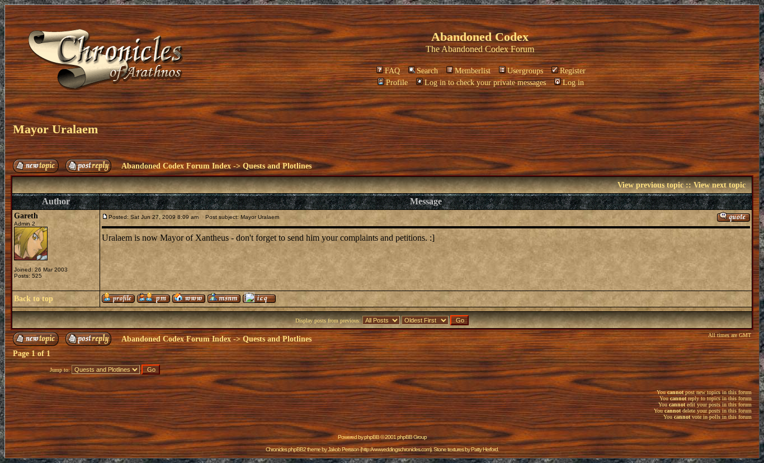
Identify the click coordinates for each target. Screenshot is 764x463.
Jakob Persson (343, 449)
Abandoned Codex (474, 49)
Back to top (33, 298)
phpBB (371, 437)
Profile (397, 82)
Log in (573, 82)
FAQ (392, 71)
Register (573, 71)
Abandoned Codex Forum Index (176, 166)
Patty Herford (484, 449)
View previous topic (650, 185)
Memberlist (473, 71)
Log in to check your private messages (485, 82)
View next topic (720, 185)
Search (427, 71)
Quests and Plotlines (277, 166)
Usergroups (525, 71)
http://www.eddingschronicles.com (395, 449)
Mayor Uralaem (55, 129)
